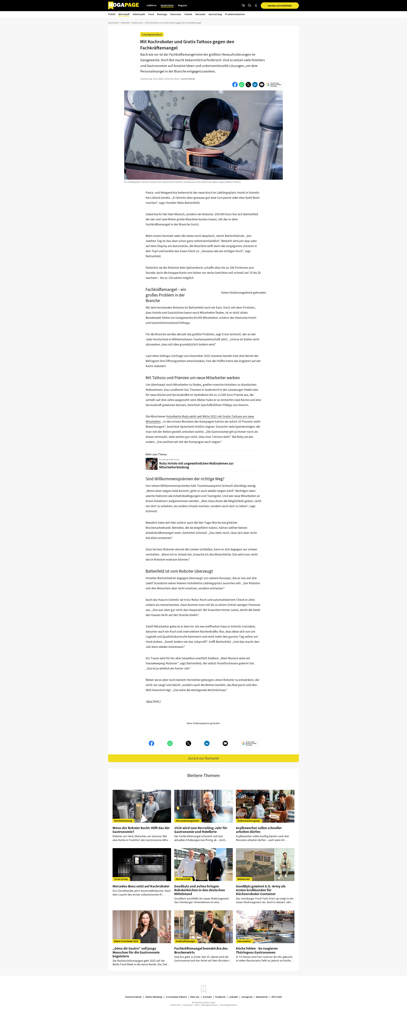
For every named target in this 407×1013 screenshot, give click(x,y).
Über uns (194, 996)
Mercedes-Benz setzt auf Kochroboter (141, 886)
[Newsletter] (243, 5)
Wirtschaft (124, 14)
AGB (196, 1005)
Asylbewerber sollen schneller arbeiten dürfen (259, 830)
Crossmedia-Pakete (176, 996)
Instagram (246, 996)
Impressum (188, 1005)
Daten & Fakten (133, 996)
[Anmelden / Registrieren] (256, 5)
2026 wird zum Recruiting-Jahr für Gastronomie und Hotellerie (200, 830)
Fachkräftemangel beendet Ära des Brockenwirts (201, 950)
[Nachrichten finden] (249, 5)
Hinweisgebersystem (228, 1005)
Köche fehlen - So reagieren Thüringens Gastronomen (257, 950)
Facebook (220, 996)
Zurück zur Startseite (203, 758)
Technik (188, 14)
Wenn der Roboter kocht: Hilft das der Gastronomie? (141, 830)
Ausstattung (215, 14)
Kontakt (207, 996)
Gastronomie (137, 22)
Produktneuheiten (235, 14)
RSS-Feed (277, 996)
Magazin (182, 5)
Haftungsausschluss (209, 1005)
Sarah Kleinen (188, 78)
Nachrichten (167, 5)
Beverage (162, 14)
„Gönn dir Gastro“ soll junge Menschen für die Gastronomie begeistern (136, 952)
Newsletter (262, 996)
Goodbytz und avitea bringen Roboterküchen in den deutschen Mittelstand (199, 890)
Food (151, 14)
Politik (111, 14)
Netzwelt (200, 14)
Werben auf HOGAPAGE (280, 5)
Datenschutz (175, 1005)
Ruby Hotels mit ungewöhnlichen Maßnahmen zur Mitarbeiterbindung (196, 465)
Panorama (175, 14)
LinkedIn (233, 996)
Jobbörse (151, 5)
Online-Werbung (153, 996)
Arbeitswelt (139, 14)
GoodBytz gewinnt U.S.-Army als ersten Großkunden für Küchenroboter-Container (261, 890)
